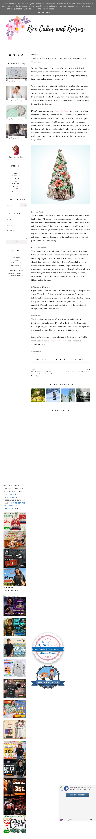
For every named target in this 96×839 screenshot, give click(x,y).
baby (16, 173)
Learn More (44, 13)
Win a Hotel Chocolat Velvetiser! (78, 370)
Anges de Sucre (57, 340)
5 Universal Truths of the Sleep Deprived (17, 138)
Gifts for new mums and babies (17, 119)
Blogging (16, 176)
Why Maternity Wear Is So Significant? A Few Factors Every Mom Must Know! (43, 372)
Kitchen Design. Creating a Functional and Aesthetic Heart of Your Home (17, 81)
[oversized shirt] (15, 721)
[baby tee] (15, 760)
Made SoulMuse (85, 660)
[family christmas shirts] (15, 816)
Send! (16, 242)
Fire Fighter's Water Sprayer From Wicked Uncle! (17, 157)
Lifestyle (42, 360)
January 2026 (16, 276)
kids (16, 189)
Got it (55, 13)
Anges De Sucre (61, 111)
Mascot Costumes (11, 589)
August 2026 (16, 258)
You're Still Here (16, 100)
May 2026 (16, 265)
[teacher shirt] (15, 742)
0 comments (80, 359)
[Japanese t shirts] (15, 701)
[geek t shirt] (15, 619)
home (16, 181)
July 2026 (16, 260)
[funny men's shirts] (15, 680)
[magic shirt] (15, 598)
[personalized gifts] (15, 532)
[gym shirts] (15, 550)
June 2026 (16, 263)
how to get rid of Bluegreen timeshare (14, 506)
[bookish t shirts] (15, 569)
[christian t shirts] (15, 639)
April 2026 (16, 268)
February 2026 (16, 273)
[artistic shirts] (15, 513)
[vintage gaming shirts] (15, 797)
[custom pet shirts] (15, 660)
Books (16, 178)
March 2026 (16, 270)
